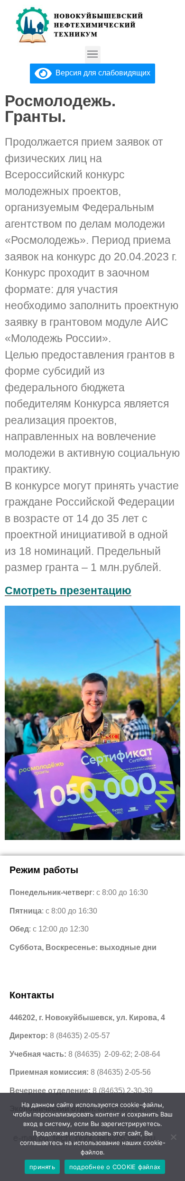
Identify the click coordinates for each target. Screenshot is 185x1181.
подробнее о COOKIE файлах (114, 1167)
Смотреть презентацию (68, 590)
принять (42, 1167)
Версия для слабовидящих (101, 73)
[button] (93, 55)
